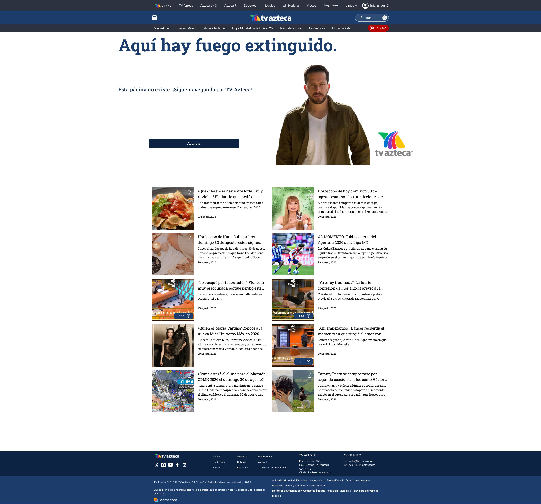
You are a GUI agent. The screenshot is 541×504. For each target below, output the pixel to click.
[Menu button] (169, 18)
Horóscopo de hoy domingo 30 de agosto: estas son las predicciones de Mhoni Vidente (350, 194)
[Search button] (384, 17)
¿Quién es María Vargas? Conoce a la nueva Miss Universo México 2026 (230, 330)
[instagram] (163, 466)
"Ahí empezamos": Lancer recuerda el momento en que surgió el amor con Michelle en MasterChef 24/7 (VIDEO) (351, 331)
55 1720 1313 (351, 464)
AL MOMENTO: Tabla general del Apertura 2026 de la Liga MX (347, 239)
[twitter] (156, 466)
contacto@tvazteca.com (358, 461)
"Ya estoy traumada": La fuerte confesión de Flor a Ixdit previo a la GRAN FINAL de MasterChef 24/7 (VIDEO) (349, 285)
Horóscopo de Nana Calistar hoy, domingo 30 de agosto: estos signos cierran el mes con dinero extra (229, 239)
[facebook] (177, 466)
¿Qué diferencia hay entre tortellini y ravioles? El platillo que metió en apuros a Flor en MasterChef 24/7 (230, 194)
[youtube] (170, 466)
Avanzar (194, 143)
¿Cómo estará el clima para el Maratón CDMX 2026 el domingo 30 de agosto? (232, 376)
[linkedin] (184, 466)
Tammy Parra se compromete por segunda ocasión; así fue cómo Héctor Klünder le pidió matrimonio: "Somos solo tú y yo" (351, 376)
